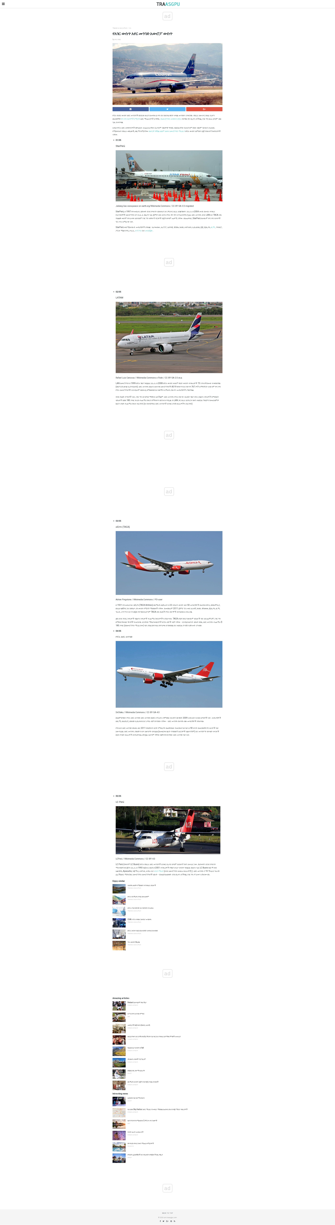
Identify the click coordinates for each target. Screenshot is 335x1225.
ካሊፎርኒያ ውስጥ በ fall (136, 1048)
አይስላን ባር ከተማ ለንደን (136, 1098)
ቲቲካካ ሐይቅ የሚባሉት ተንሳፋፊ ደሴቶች (142, 885)
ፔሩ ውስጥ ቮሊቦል (134, 942)
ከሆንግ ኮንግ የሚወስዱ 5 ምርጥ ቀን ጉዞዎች (142, 1121)
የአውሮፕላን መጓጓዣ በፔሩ (171, 119)
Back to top (167, 1213)
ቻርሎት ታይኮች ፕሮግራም (137, 1059)
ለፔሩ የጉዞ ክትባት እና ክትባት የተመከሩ (141, 908)
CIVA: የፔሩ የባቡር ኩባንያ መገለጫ (139, 919)
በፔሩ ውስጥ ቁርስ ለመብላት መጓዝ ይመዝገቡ (143, 931)
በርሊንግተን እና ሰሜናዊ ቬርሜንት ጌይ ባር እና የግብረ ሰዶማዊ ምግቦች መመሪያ (154, 1036)
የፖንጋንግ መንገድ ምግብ (136, 1014)
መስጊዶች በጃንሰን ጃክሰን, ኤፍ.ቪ (139, 1025)
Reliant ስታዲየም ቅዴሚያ (137, 1002)
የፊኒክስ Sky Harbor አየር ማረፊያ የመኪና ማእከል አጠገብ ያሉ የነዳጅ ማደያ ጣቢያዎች (158, 1109)
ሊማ (213, 227)
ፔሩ (130, 28)
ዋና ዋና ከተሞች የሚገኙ (130, 119)
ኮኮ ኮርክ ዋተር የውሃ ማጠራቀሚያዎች (141, 1143)
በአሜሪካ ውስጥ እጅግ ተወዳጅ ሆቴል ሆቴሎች (143, 1082)
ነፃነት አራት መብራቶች (135, 1132)
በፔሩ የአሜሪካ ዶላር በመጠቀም (138, 897)
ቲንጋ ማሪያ (158, 871)
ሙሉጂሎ (148, 230)
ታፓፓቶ (138, 230)
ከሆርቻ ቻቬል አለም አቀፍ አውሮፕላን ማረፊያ (167, 131)
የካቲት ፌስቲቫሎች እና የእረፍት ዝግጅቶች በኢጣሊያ (145, 1155)
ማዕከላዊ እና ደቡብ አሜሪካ (120, 28)
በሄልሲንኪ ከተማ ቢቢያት (136, 1071)
